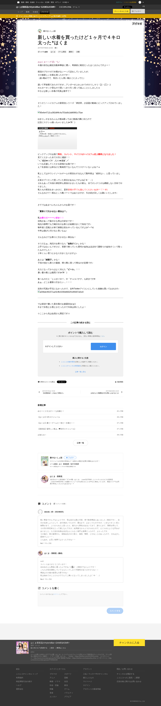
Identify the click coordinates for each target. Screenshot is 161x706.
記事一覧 (80, 443)
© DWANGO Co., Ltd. (137, 701)
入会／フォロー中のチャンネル (95, 674)
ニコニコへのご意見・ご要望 (128, 678)
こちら (102, 336)
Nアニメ (58, 2)
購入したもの (88, 678)
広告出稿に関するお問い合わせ (129, 681)
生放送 (32, 2)
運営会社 (19, 689)
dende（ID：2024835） (54, 512)
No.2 (42, 579)
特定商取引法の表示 (24, 681)
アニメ (52, 678)
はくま (53, 52)
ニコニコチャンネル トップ (27, 674)
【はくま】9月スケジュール (49, 417)
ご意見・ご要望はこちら (57, 648)
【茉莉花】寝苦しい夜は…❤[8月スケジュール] (56, 429)
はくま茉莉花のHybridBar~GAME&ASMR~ (36, 7)
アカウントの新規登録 (92, 689)
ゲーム (75, 7)
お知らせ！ (42, 435)
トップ (20, 12)
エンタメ (53, 696)
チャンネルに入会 (121, 11)
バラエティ (68, 693)
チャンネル (40, 2)
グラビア (67, 696)
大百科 (47, 2)
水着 (77, 52)
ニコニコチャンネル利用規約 (71, 366)
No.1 (41, 543)
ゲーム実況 (62, 52)
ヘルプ (18, 685)
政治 (66, 685)
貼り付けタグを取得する (39, 648)
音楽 (51, 693)
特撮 (51, 689)
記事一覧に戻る (80, 372)
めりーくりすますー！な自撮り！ (51, 411)
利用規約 (19, 678)
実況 (52, 2)
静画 (27, 2)
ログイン (119, 2)
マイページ (87, 681)
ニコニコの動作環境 (68, 362)
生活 (66, 681)
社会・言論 (54, 685)
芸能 (66, 678)
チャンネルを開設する (125, 674)
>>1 (42, 561)
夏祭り (71, 52)
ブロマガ (44, 12)
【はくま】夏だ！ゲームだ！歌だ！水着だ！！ (56, 423)
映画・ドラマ (55, 681)
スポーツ (67, 674)
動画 (22, 2)
